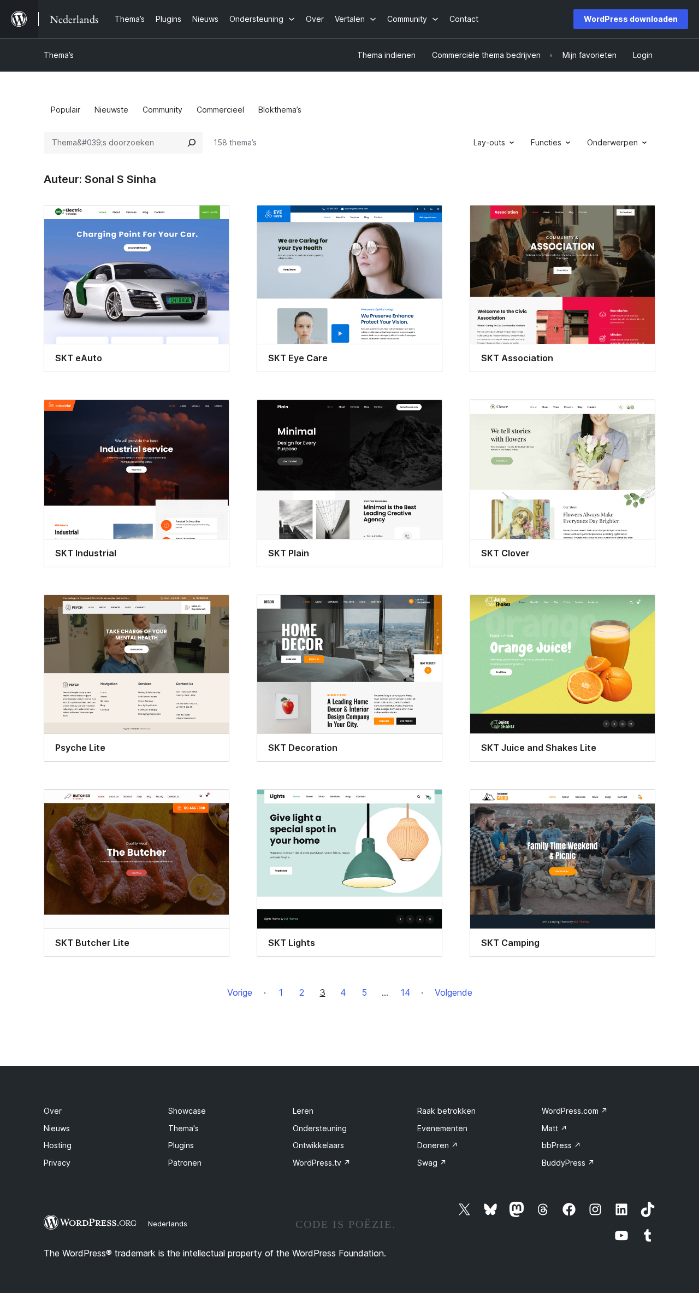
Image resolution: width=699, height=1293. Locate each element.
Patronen (185, 1162)
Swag (432, 1162)
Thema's (183, 1128)
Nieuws (57, 1128)
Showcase (187, 1110)
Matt (554, 1128)
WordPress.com (575, 1110)
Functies (546, 142)
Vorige (239, 992)
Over (53, 1110)
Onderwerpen (612, 142)
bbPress (561, 1145)
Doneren (437, 1145)
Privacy (57, 1162)
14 (406, 992)
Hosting (58, 1145)
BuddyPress (568, 1162)
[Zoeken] (192, 143)
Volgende (453, 992)
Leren (303, 1110)
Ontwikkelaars (318, 1145)
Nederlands (167, 1223)
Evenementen (442, 1128)
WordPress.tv (322, 1162)
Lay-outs (489, 142)
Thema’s (59, 55)
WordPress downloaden (631, 18)
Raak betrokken (446, 1110)
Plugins (181, 1145)
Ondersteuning (320, 1128)
